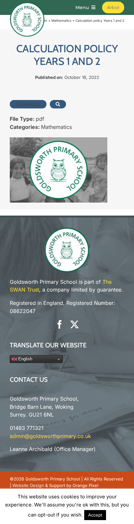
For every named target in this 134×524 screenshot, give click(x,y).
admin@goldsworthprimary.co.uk (50, 436)
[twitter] (74, 324)
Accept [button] (95, 515)
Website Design (28, 485)
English (24, 358)
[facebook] (59, 324)
